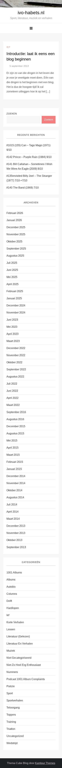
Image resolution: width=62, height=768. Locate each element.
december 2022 (15, 348)
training (11, 721)
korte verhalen (15, 622)
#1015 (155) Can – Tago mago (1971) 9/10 (28, 147)
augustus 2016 (15, 419)
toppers (11, 714)
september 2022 (16, 369)
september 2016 (16, 412)
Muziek (10, 650)
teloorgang (13, 707)
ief (8, 47)
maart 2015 (13, 454)
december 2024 (15, 305)
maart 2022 (13, 405)
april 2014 (12, 511)
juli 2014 (11, 504)
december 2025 (15, 227)
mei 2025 (11, 277)
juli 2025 (11, 262)
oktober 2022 (14, 362)
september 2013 (16, 547)
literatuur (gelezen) (18, 636)
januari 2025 (14, 298)
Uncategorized (15, 736)
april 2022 (12, 397)
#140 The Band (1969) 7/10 (22, 187)
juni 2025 (12, 270)
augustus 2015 (15, 433)
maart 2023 (13, 341)
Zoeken (11, 113)
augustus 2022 (15, 376)
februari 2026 (14, 213)
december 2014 (15, 476)
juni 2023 (12, 319)
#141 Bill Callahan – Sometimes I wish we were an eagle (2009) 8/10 (29, 166)
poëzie (10, 686)
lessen (10, 629)
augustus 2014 (15, 497)
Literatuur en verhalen (19, 643)
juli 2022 (11, 383)
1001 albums (14, 572)
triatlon (10, 728)
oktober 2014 (14, 490)
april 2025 (12, 284)
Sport (9, 693)
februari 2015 (14, 461)
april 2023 (12, 333)
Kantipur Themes (45, 763)
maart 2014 (13, 518)
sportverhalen (14, 700)
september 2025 (16, 248)
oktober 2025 (14, 241)
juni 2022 (12, 390)
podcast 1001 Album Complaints (25, 679)
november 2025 (15, 234)
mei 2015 (11, 440)
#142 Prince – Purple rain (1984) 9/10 (29, 157)
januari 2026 (14, 220)
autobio (11, 586)
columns (11, 593)
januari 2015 (14, 469)
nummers (12, 672)
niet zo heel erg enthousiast (23, 665)
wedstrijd (12, 743)
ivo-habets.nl (31, 12)
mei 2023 (11, 326)
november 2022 (15, 355)
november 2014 (15, 483)
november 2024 (15, 312)
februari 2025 (14, 291)
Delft (9, 601)
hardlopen (12, 608)
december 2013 (15, 525)
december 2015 (15, 426)
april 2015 (12, 447)
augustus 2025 (15, 255)
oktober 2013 (14, 540)
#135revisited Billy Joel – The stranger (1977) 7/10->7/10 (29, 178)
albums (10, 579)
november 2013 (15, 533)
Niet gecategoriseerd (18, 657)
